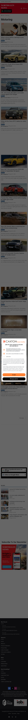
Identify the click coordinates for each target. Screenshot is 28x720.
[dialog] (14, 360)
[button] (14, 357)
